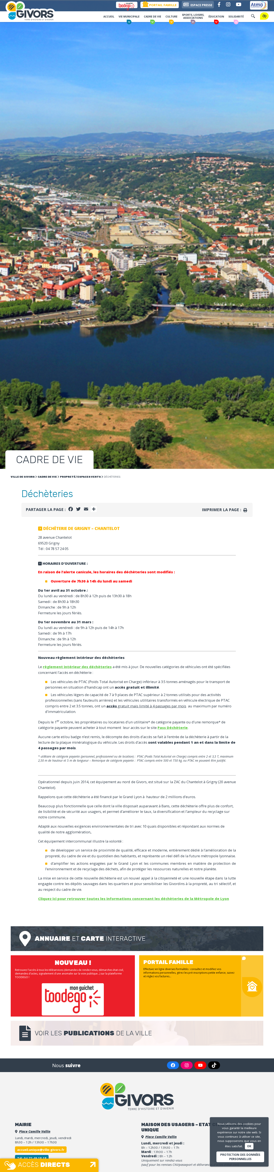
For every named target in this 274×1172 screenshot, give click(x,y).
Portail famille (162, 5)
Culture (171, 16)
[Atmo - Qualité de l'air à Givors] (259, 5)
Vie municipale (129, 16)
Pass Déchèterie (173, 727)
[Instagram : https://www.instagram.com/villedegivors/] (187, 1065)
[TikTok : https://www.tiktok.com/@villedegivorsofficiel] (214, 1065)
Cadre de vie (152, 16)
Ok (249, 1146)
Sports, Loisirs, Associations (193, 16)
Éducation (216, 16)
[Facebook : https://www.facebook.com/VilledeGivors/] (173, 1065)
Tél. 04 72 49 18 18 (31, 1158)
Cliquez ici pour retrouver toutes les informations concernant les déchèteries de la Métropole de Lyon (133, 898)
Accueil (108, 16)
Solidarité (236, 16)
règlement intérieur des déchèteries (77, 666)
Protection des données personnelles (240, 1157)
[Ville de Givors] (35, 11)
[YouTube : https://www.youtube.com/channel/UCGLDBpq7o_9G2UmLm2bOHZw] (200, 1065)
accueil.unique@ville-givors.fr (40, 1149)
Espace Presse (201, 5)
